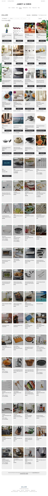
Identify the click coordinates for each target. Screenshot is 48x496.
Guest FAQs (18, 490)
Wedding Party (25, 7)
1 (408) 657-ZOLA (33, 490)
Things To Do (34, 7)
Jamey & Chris (24, 4)
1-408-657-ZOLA (34, 15)
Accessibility (31, 491)
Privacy (34, 491)
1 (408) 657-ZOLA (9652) (24, 473)
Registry (20, 7)
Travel (17, 7)
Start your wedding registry (14, 491)
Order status (22, 490)
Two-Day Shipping (5, 20)
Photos (30, 7)
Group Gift (29, 110)
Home (9, 7)
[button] (7, 28)
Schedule (13, 7)
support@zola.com (35, 472)
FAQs (39, 7)
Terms (36, 491)
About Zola (28, 15)
